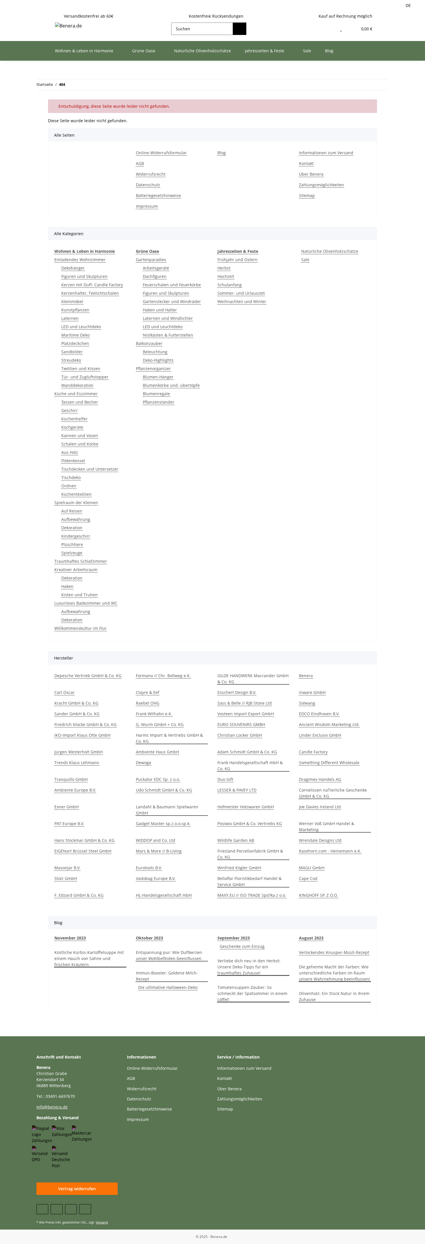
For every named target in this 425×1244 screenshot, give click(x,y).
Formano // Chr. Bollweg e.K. (163, 675)
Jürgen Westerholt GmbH (78, 752)
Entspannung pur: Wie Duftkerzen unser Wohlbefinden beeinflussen (169, 955)
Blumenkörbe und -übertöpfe (171, 385)
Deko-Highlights (158, 360)
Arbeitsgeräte (156, 268)
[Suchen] (239, 29)
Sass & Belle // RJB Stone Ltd (244, 703)
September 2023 (233, 938)
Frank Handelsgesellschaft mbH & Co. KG (250, 765)
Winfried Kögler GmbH (239, 867)
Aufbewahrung (75, 519)
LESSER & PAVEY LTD (236, 790)
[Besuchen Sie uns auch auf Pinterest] (71, 1209)
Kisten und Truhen (79, 594)
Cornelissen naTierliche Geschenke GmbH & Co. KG (333, 793)
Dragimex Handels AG (320, 779)
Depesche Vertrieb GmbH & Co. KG (87, 675)
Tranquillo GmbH (71, 779)
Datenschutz (148, 184)
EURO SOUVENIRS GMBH (241, 724)
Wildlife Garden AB (235, 840)
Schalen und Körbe (79, 444)
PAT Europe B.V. (69, 823)
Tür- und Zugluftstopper (84, 377)
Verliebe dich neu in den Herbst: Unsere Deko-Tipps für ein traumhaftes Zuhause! (248, 967)
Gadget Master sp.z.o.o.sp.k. (163, 823)
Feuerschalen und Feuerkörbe (172, 284)
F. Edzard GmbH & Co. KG (79, 895)
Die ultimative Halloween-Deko (167, 987)
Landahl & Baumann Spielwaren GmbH (167, 810)
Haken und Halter (160, 310)
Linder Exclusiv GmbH (320, 735)
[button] (328, 28)
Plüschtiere (72, 544)
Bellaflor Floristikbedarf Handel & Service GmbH (249, 881)
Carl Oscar (64, 692)
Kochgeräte (72, 427)
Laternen (70, 318)
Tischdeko (71, 477)
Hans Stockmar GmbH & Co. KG (84, 840)
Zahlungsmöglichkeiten (321, 184)
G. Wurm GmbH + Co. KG (160, 724)
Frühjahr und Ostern (237, 259)
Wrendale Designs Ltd (320, 840)
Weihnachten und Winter (241, 301)
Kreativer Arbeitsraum (75, 569)
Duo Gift (225, 779)
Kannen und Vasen (79, 435)
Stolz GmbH (65, 878)
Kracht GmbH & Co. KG (76, 703)
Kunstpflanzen (75, 310)
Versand (102, 1222)
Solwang (307, 703)
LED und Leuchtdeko (81, 326)
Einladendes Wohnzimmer (80, 259)
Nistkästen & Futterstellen (168, 335)
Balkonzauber (149, 343)
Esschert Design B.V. (236, 692)
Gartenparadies (151, 259)
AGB (140, 163)
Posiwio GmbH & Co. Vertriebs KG (249, 823)
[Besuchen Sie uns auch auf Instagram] (85, 1209)
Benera (306, 675)
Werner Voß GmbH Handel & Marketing (326, 826)
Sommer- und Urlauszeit (241, 293)
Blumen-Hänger (158, 377)
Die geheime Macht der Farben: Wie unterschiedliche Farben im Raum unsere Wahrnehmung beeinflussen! (334, 973)
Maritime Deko (75, 335)
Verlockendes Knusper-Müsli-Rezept (334, 952)
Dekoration (71, 527)
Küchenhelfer (74, 419)
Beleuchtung (155, 351)
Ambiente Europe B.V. (75, 790)
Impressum (147, 206)
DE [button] (408, 5)
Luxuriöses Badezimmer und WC (85, 603)
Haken (67, 586)
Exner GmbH (66, 806)
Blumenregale (156, 393)
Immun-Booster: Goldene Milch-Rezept (167, 976)
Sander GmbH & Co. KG (76, 713)
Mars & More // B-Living (159, 851)
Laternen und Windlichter (168, 318)
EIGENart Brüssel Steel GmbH (82, 851)
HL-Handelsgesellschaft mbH (164, 895)
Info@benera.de (52, 1107)
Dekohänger (73, 268)
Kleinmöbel (72, 301)
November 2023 (70, 938)
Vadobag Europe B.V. (155, 878)
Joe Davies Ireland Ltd (320, 806)
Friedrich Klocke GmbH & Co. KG (85, 724)
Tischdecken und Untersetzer (89, 469)
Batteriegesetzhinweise (158, 195)
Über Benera (311, 174)
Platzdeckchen (75, 343)
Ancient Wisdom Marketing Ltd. (329, 724)
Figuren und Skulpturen (84, 276)
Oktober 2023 (149, 938)
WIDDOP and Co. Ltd (155, 840)
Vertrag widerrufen (77, 1188)
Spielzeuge (71, 553)
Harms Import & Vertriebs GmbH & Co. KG (169, 738)
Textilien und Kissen (80, 368)
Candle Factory (313, 752)
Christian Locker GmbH (239, 735)
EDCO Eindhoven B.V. (319, 713)
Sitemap (307, 195)
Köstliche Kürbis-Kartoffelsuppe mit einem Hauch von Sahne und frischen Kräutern (89, 958)
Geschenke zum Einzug (242, 946)
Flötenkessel (73, 460)
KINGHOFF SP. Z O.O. (318, 895)
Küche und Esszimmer (76, 393)
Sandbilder (72, 351)
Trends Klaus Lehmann (76, 762)
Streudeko (71, 360)
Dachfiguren (155, 276)
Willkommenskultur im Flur (80, 628)
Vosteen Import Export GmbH (245, 713)
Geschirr (69, 410)
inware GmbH (312, 692)
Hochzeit (225, 276)
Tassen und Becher (79, 402)
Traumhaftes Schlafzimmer (80, 561)
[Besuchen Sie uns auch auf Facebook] (42, 1209)
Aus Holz (69, 452)
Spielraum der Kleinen (76, 502)
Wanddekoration (77, 385)
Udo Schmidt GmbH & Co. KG (164, 790)
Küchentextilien (76, 494)
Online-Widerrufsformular (161, 152)
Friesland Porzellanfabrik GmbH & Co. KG (250, 854)
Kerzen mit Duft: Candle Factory (92, 284)
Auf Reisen (71, 511)
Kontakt (306, 163)
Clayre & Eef (147, 692)
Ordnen (68, 486)
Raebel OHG (147, 703)
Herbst (223, 268)
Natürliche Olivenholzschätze (329, 251)
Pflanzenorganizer (153, 368)
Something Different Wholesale (329, 762)
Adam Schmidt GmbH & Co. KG (247, 752)
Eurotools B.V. (149, 867)
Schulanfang (229, 284)
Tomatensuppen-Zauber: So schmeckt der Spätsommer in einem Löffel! (252, 993)
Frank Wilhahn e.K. (154, 713)
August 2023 (311, 938)
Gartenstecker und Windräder (172, 301)
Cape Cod (308, 878)
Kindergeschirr (75, 536)
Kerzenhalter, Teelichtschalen (90, 293)
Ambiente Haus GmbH (157, 752)
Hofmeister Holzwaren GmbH (245, 806)
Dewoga (143, 762)
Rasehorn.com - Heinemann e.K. (330, 851)
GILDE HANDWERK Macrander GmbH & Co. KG (253, 678)
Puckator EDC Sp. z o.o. (158, 779)
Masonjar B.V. (67, 867)
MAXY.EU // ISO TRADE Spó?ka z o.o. (251, 895)
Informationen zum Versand (326, 152)
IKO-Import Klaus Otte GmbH (82, 735)
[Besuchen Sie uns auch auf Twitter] (56, 1209)
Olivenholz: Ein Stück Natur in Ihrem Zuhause (334, 996)
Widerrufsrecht (150, 174)
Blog (329, 50)
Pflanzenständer (158, 402)
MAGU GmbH (311, 867)
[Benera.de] (68, 25)
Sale (305, 259)
